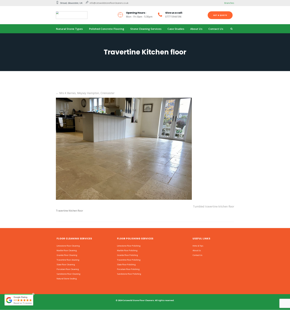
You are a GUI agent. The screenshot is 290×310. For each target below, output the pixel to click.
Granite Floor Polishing (127, 255)
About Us (197, 250)
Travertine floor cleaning (68, 259)
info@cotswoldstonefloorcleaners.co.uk (108, 3)
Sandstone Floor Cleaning (68, 273)
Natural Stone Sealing (67, 278)
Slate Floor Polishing (126, 264)
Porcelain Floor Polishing (128, 269)
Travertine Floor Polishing (128, 259)
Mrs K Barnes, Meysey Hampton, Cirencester (85, 93)
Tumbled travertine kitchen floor (213, 206)
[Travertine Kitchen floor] (124, 199)
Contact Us (197, 255)
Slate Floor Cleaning (66, 264)
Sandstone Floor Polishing (129, 273)
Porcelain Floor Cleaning (68, 269)
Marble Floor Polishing (127, 250)
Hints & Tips (198, 245)
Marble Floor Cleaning (67, 250)
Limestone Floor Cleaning (68, 245)
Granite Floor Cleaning (67, 255)
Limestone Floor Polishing (128, 245)
